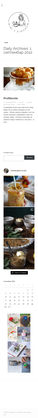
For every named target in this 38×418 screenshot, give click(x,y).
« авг (5, 307)
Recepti (29, 102)
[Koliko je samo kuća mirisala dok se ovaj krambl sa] (19, 222)
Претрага (29, 157)
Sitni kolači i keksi (9, 104)
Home (6, 42)
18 (10, 300)
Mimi (22, 102)
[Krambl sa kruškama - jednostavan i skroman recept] (19, 253)
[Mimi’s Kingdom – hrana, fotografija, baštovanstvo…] (19, 22)
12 (14, 297)
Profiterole (11, 98)
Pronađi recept (8, 152)
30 (32, 304)
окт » (9, 307)
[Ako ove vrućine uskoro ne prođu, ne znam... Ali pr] (19, 191)
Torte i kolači (21, 104)
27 (19, 304)
